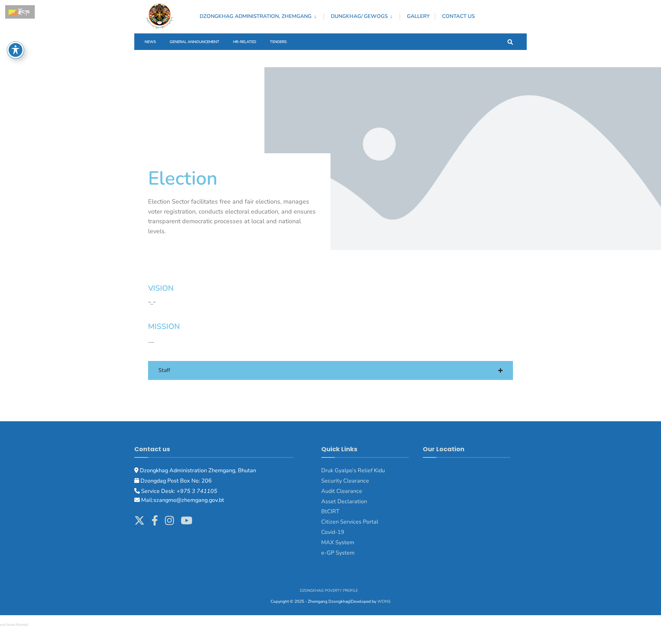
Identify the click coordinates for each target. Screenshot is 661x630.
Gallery (418, 16)
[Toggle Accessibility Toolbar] (15, 50)
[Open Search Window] (510, 41)
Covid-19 (332, 532)
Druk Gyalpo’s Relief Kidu (353, 470)
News (150, 41)
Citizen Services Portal (349, 522)
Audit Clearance (341, 491)
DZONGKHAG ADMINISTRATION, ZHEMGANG (256, 16)
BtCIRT (330, 511)
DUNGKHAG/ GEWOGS (359, 16)
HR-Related (244, 41)
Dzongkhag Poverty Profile (329, 590)
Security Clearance (345, 481)
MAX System (337, 542)
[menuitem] (262, 15)
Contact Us (458, 16)
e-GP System (338, 553)
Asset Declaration (344, 501)
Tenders (278, 41)
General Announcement (194, 41)
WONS (383, 601)
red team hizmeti (14, 624)
